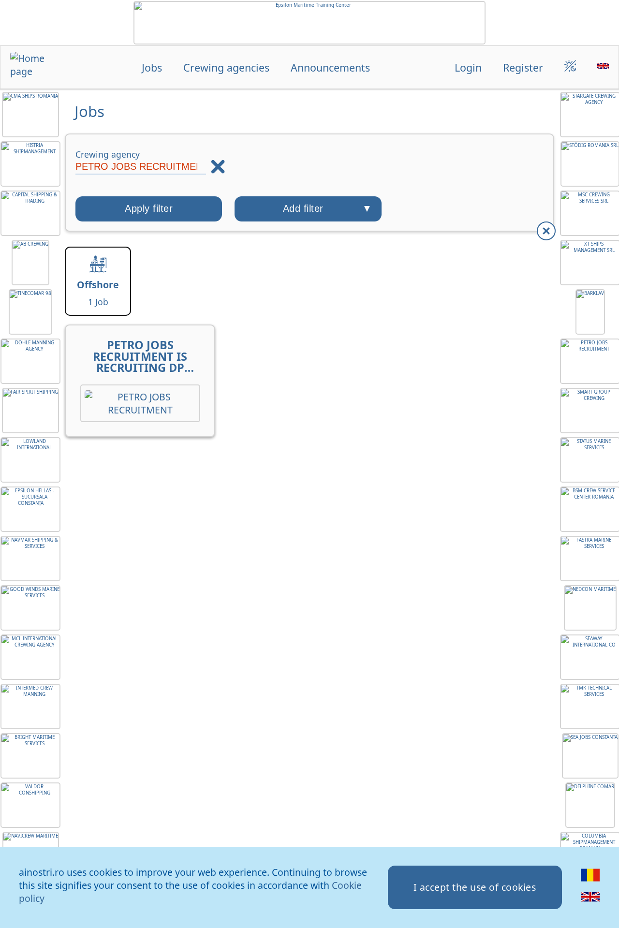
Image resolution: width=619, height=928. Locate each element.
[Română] (590, 880)
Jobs (152, 67)
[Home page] (34, 68)
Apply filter (149, 208)
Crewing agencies (226, 67)
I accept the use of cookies (474, 887)
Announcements (330, 67)
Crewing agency (107, 154)
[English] (590, 902)
